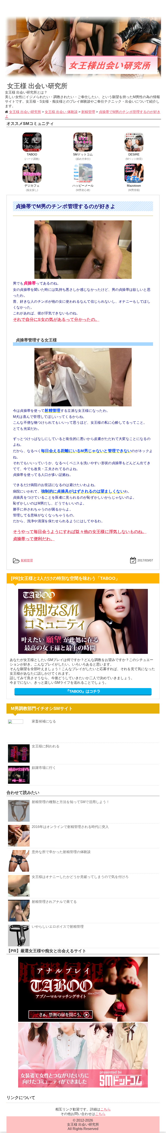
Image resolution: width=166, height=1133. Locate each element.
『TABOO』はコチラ (82, 691)
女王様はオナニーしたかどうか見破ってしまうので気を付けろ (80, 877)
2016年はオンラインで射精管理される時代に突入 (70, 827)
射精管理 (27, 560)
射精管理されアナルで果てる (54, 901)
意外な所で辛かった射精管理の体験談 (61, 852)
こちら (105, 1109)
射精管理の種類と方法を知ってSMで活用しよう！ (71, 802)
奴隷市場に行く (44, 767)
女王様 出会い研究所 (37, 85)
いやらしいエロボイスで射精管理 (58, 926)
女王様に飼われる (45, 746)
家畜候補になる (44, 721)
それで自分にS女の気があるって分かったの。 (56, 319)
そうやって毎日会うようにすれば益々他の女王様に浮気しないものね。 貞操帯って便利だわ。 (80, 535)
